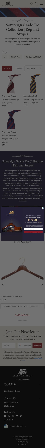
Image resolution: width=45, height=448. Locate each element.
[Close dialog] (43, 208)
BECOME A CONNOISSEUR (33, 232)
